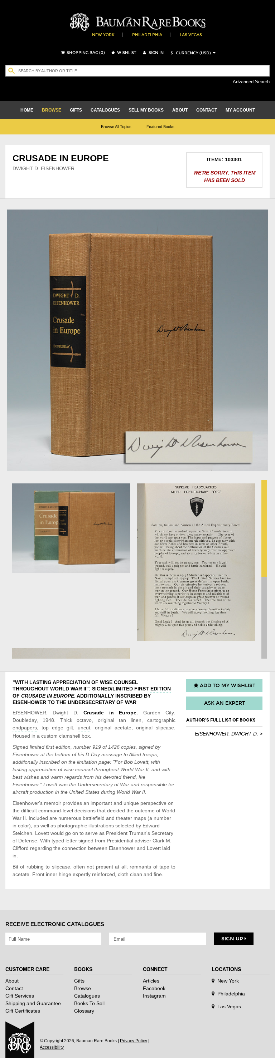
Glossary (84, 1011)
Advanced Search (251, 81)
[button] (190, 53)
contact (206, 110)
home (26, 110)
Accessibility (52, 1047)
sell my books (146, 110)
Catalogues (87, 996)
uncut (84, 727)
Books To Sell (89, 1003)
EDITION (160, 689)
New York (103, 35)
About (12, 981)
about (180, 110)
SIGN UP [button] (233, 939)
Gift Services (19, 996)
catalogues (105, 110)
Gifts (79, 981)
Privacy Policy (133, 1040)
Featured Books (160, 126)
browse (51, 110)
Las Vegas (191, 35)
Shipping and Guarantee (33, 1003)
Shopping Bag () (85, 52)
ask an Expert (224, 703)
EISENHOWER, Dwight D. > (228, 734)
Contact (14, 988)
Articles (151, 981)
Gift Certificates (22, 1011)
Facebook (154, 988)
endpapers (25, 727)
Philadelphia (147, 35)
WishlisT (126, 52)
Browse (82, 988)
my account (240, 110)
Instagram (154, 996)
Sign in (156, 52)
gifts (76, 110)
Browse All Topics (116, 126)
